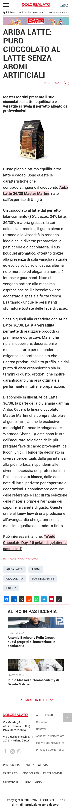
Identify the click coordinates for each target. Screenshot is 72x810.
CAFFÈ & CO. (10, 773)
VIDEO (38, 781)
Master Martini (43, 578)
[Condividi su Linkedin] (14, 599)
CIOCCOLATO (30, 773)
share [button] (66, 83)
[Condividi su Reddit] (29, 599)
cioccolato (14, 578)
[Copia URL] (59, 599)
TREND (26, 781)
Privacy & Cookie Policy (50, 749)
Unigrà (11, 588)
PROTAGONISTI (52, 773)
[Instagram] (12, 751)
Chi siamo (42, 722)
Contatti (41, 729)
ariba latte (14, 569)
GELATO (43, 765)
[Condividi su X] (21, 599)
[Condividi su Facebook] (6, 599)
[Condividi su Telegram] (44, 599)
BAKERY (29, 765)
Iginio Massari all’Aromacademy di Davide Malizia (33, 682)
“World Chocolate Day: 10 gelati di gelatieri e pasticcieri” (35, 542)
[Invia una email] (51, 599)
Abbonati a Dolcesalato (50, 736)
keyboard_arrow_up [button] (67, 717)
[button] (6, 5)
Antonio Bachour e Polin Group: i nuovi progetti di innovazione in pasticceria (32, 641)
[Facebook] (6, 751)
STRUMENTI (10, 781)
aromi (36, 569)
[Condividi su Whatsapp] (36, 599)
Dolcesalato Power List (32, 12)
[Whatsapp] (19, 751)
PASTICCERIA (16, 633)
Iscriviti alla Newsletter (50, 743)
